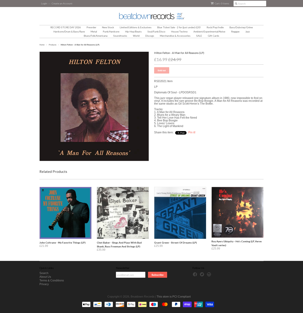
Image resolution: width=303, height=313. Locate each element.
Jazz (247, 31)
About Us (45, 276)
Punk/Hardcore (111, 31)
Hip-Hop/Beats (133, 31)
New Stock (108, 27)
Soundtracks (120, 35)
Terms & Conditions (51, 280)
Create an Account (62, 3)
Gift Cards (213, 35)
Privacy (44, 284)
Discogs (149, 35)
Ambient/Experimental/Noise (209, 31)
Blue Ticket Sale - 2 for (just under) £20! (179, 27)
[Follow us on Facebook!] (195, 275)
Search (43, 273)
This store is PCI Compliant (174, 296)
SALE (199, 35)
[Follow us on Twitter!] (202, 275)
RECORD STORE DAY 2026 (65, 27)
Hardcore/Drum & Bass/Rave (69, 31)
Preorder (91, 27)
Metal (94, 31)
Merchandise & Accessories (175, 35)
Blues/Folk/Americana (95, 35)
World (136, 35)
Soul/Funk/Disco (156, 31)
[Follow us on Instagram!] (209, 275)
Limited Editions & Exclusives (136, 27)
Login (44, 3)
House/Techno (179, 31)
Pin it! (191, 132)
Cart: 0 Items (222, 3)
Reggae (235, 31)
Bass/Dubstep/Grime (241, 27)
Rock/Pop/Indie (215, 27)
